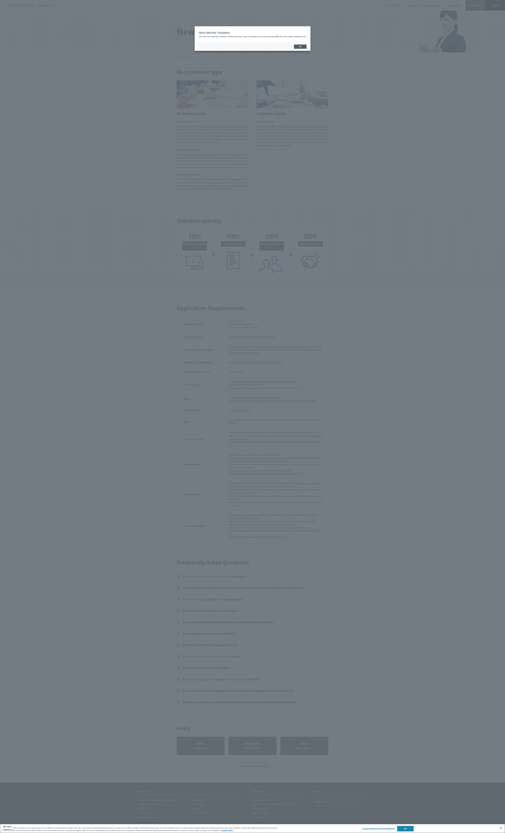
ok (300, 47)
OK (405, 828)
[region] (252, 828)
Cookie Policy (227, 830)
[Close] (501, 828)
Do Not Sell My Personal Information (378, 828)
